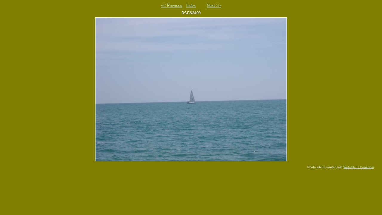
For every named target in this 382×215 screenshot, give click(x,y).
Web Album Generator (359, 167)
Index (191, 5)
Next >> (214, 5)
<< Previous (171, 5)
